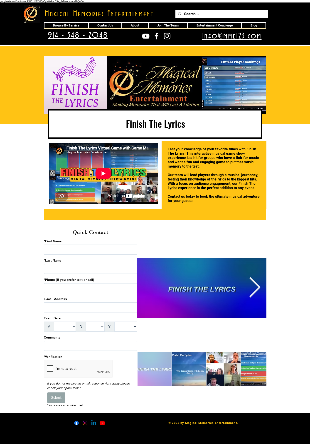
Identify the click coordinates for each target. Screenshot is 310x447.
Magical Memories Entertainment (99, 14)
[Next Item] (254, 288)
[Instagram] (85, 423)
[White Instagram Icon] (167, 36)
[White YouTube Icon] (145, 36)
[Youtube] (102, 423)
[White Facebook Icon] (156, 36)
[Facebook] (76, 423)
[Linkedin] (94, 423)
